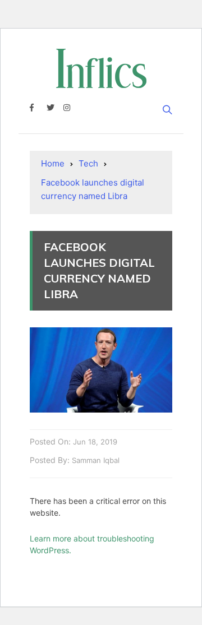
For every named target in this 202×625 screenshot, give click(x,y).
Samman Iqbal (96, 460)
